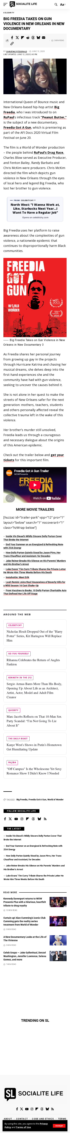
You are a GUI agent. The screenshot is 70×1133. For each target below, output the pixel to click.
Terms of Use (23, 1127)
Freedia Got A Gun (17, 127)
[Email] (43, 37)
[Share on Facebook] (12, 37)
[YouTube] (16, 819)
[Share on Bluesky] (38, 37)
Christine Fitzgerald (16, 51)
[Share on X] (17, 37)
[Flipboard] (27, 819)
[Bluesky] (39, 819)
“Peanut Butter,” (54, 117)
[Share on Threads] (33, 37)
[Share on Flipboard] (22, 37)
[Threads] (33, 819)
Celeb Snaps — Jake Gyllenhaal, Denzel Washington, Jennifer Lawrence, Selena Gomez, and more (24, 956)
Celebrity (8, 13)
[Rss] (45, 819)
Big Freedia (21, 799)
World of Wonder (55, 799)
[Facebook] (5, 819)
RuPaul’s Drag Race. (49, 152)
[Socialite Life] (24, 4)
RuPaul (8, 117)
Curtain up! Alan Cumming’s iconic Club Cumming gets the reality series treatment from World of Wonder (24, 921)
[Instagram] (22, 819)
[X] (10, 819)
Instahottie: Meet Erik (17, 577)
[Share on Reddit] (27, 37)
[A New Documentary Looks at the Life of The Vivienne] (58, 940)
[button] (59, 1126)
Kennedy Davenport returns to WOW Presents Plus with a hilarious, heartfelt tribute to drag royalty (24, 902)
